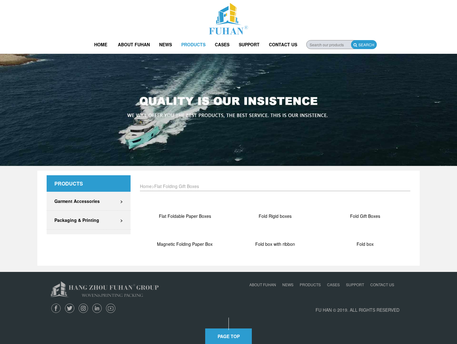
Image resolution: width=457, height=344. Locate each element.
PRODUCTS (193, 44)
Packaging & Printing (88, 220)
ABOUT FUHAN (134, 44)
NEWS (165, 44)
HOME (100, 44)
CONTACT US (283, 44)
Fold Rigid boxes (275, 216)
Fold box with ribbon (275, 244)
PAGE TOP (229, 336)
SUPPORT (249, 44)
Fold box (365, 244)
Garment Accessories (88, 201)
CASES (222, 44)
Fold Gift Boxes (365, 216)
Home (146, 186)
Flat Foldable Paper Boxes (185, 216)
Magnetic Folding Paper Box (185, 244)
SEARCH (366, 44)
